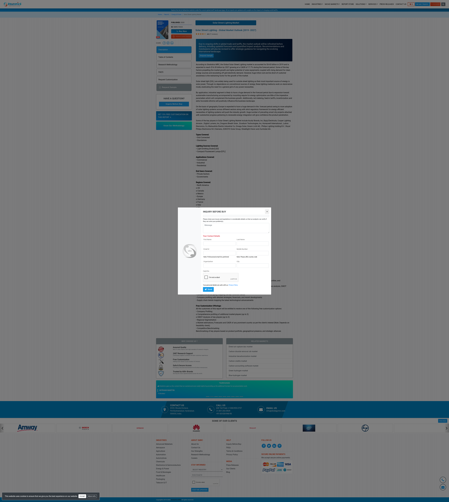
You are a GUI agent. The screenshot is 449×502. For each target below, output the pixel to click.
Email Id (206, 249)
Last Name (241, 239)
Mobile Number (242, 249)
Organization (208, 261)
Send (210, 289)
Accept (82, 496)
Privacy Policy (233, 285)
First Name (207, 239)
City (238, 261)
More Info (92, 496)
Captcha (206, 271)
